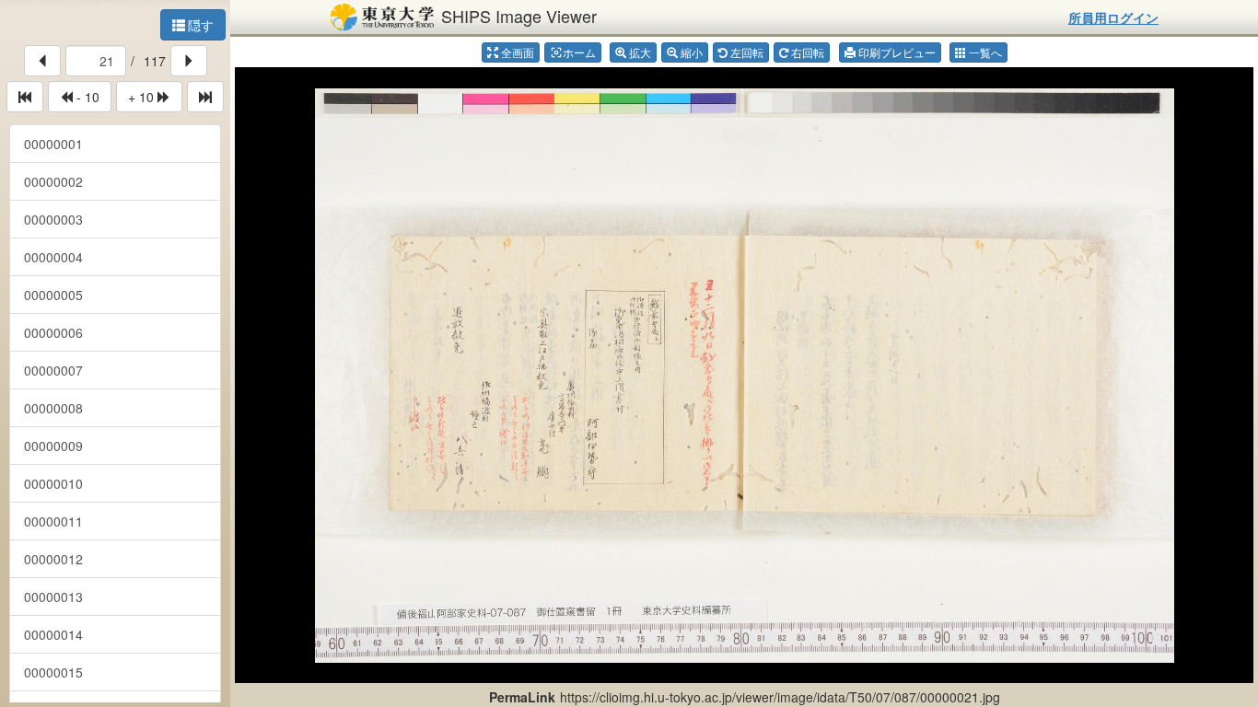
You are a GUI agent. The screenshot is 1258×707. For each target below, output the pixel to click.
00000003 (53, 219)
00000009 (53, 445)
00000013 (53, 596)
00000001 (53, 143)
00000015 (53, 672)
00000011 (53, 521)
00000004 (53, 257)
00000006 (53, 332)
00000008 (53, 408)
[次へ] (188, 60)
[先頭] (24, 96)
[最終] (205, 96)
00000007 (53, 370)
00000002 (53, 181)
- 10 (86, 96)
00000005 (53, 294)
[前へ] (42, 60)
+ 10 (142, 96)
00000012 (53, 559)
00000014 (53, 634)
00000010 (53, 483)
